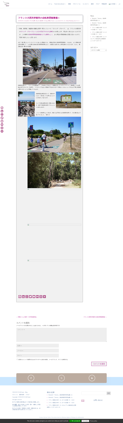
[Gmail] (2, 124)
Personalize (85, 421)
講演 (92, 4)
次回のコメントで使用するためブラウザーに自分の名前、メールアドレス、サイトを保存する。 (43, 359)
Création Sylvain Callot (44, 417)
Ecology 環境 (47, 20)
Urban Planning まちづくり (72, 20)
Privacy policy (93, 421)
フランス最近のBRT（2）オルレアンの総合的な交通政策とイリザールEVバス (98, 38)
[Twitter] (2, 118)
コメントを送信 (99, 364)
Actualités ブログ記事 (29, 20)
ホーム (50, 4)
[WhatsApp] (2, 114)
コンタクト (86, 4)
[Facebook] (2, 107)
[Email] (2, 121)
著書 (69, 4)
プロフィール (76, 4)
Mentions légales (66, 417)
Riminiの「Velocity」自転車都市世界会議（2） (61, 395)
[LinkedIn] (2, 111)
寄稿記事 (104, 4)
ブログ (97, 4)
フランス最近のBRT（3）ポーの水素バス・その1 (61, 402)
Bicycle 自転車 (39, 20)
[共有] (2, 131)
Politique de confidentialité (77, 417)
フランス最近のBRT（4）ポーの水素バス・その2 (61, 400)
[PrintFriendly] (2, 128)
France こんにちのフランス (58, 20)
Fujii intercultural (59, 4)
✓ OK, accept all (75, 421)
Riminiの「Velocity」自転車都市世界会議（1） (61, 397)
